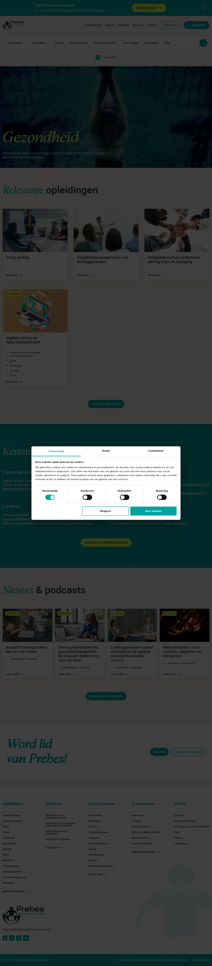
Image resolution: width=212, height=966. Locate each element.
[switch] (87, 497)
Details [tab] (106, 450)
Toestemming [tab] (56, 451)
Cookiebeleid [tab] (155, 450)
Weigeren (105, 511)
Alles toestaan (153, 511)
